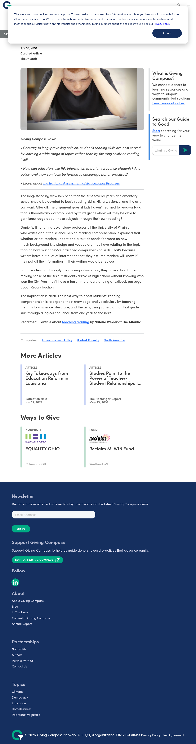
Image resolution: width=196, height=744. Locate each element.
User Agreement (173, 735)
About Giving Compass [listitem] (28, 601)
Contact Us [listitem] (19, 666)
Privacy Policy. (162, 23)
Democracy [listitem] (20, 697)
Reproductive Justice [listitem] (26, 715)
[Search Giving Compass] (179, 5)
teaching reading (75, 321)
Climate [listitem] (17, 692)
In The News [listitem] (20, 612)
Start (156, 130)
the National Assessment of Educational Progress (81, 183)
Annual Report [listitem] (22, 624)
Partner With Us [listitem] (22, 660)
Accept (167, 33)
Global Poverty (88, 340)
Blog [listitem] (15, 606)
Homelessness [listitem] (21, 709)
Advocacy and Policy (57, 340)
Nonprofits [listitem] (19, 649)
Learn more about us (168, 103)
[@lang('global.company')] (7, 5)
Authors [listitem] (17, 655)
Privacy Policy (150, 735)
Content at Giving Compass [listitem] (31, 618)
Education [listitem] (19, 703)
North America (114, 340)
